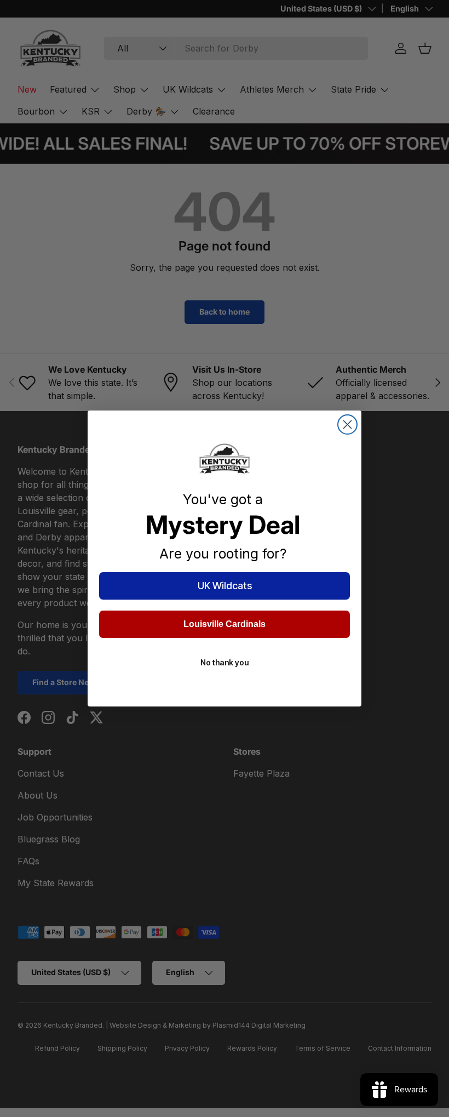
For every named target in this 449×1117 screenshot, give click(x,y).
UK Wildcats (225, 585)
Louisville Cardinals (224, 624)
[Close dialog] (347, 424)
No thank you (224, 662)
